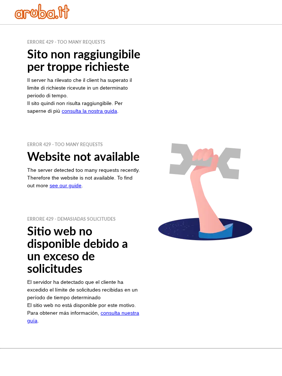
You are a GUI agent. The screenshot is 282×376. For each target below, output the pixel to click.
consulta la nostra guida (89, 111)
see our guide (66, 185)
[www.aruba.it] (42, 17)
